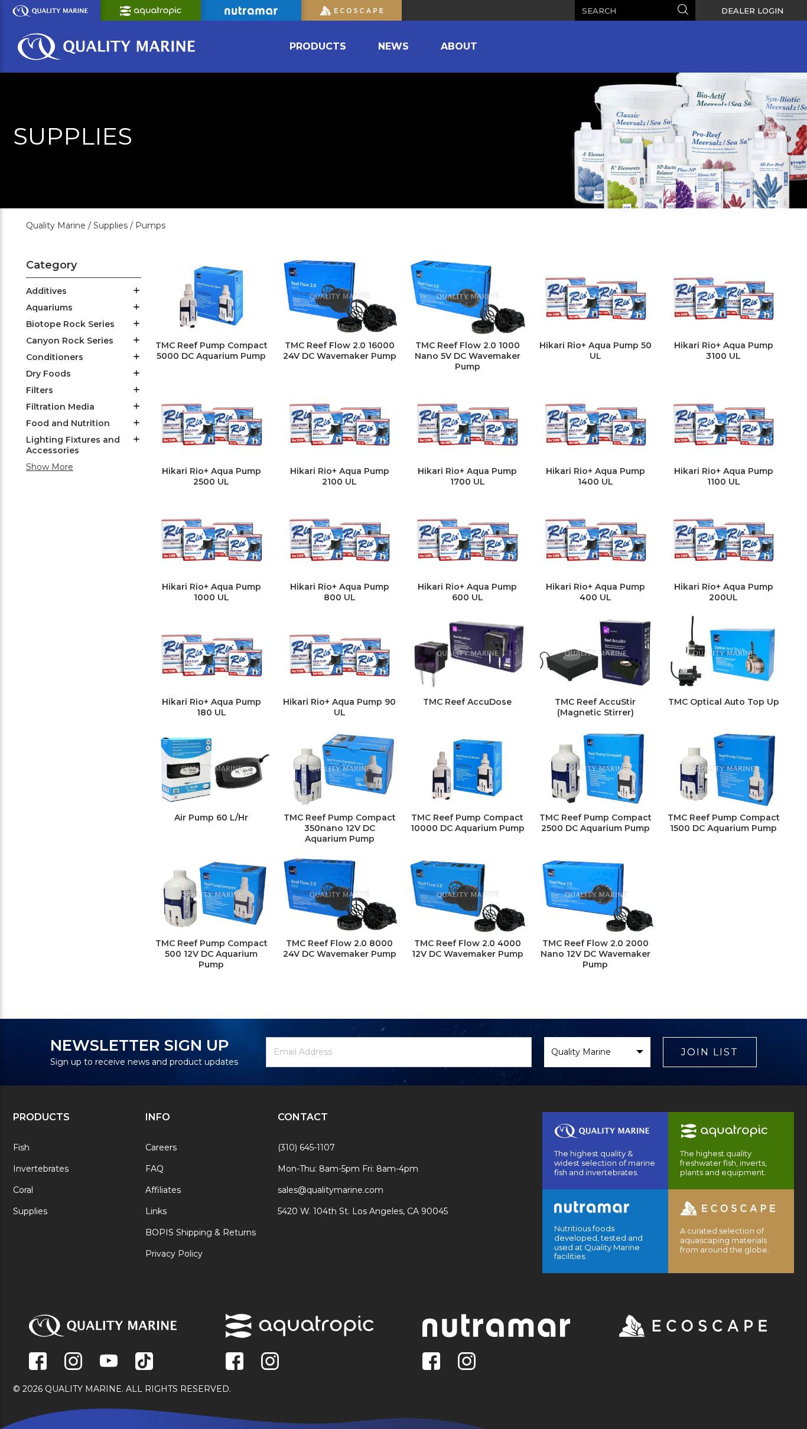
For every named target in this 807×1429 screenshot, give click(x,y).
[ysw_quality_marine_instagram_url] (73, 1362)
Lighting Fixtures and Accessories (73, 445)
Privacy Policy (174, 1253)
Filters (39, 390)
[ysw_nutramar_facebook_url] (431, 1362)
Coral (23, 1190)
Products (317, 46)
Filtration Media (60, 406)
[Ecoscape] (678, 1326)
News (393, 46)
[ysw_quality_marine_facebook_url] (38, 1362)
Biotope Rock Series (70, 324)
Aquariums (49, 307)
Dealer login (752, 10)
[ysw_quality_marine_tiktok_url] (144, 1362)
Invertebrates (41, 1168)
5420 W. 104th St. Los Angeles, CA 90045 (363, 1211)
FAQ (154, 1168)
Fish (21, 1147)
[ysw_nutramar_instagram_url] (467, 1362)
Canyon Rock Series (69, 340)
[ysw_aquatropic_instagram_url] (270, 1362)
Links (156, 1211)
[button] (136, 291)
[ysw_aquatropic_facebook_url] (234, 1362)
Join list (709, 1052)
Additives (46, 291)
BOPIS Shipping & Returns (200, 1232)
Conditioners (54, 357)
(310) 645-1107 (306, 1147)
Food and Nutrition (68, 423)
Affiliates (163, 1190)
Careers (161, 1147)
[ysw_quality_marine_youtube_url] (109, 1362)
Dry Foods (48, 373)
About (459, 46)
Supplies (30, 1211)
